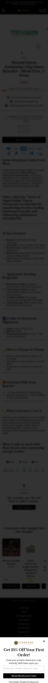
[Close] (44, 641)
